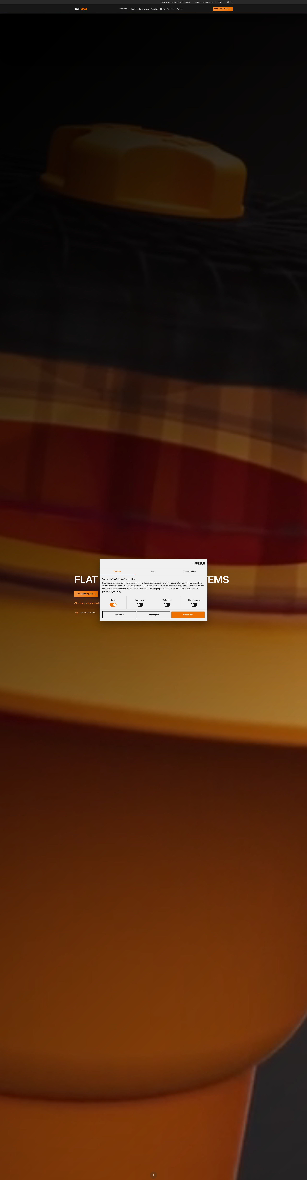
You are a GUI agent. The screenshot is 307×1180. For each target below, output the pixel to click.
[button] (228, 2)
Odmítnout (119, 615)
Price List (154, 9)
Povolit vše (188, 615)
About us (170, 9)
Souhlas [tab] (117, 571)
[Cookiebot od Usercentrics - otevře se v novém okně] (194, 563)
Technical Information (140, 9)
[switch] (140, 605)
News (162, 9)
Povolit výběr (153, 615)
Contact (179, 9)
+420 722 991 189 (217, 2)
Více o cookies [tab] (189, 571)
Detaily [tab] (153, 571)
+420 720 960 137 (184, 2)
